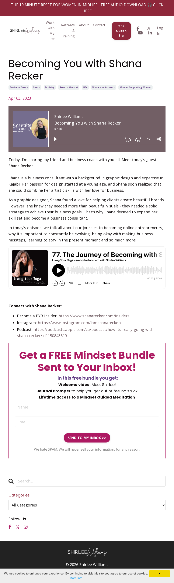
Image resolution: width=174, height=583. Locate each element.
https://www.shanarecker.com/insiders (94, 315)
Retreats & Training (68, 30)
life (85, 87)
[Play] (55, 139)
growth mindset (68, 87)
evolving (50, 87)
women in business (103, 87)
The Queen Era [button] (121, 30)
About (84, 25)
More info (76, 578)
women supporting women (135, 87)
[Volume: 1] (158, 139)
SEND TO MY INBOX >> (87, 437)
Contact (99, 25)
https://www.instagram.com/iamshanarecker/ (79, 322)
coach (36, 87)
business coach (19, 87)
